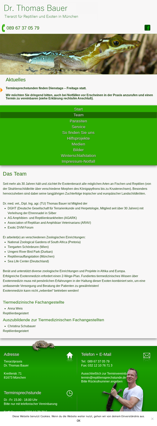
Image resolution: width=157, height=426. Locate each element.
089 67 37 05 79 (23, 28)
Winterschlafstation (78, 155)
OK (78, 420)
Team (79, 115)
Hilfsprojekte (78, 138)
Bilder (78, 150)
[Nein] (152, 419)
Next (146, 55)
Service (78, 127)
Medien (78, 144)
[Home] (50, 19)
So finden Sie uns (78, 132)
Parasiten (78, 121)
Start (78, 109)
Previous (11, 55)
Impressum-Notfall (78, 161)
